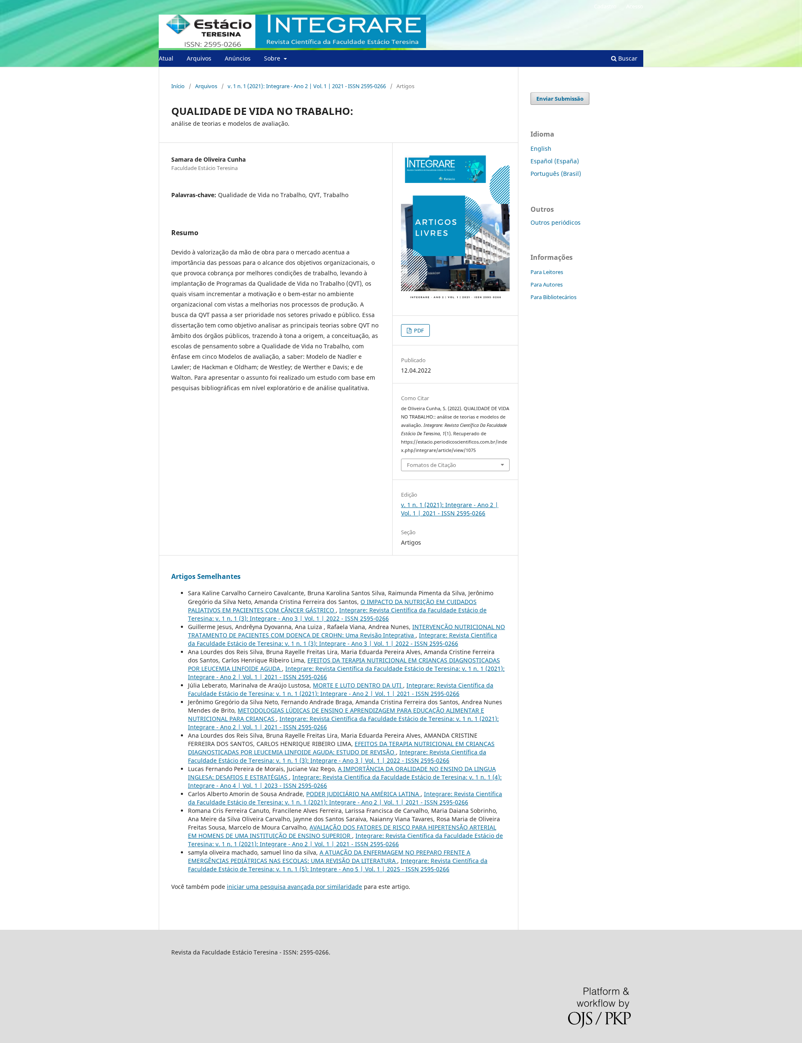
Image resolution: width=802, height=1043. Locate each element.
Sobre (273, 58)
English (540, 148)
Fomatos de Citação (431, 465)
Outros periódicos (555, 222)
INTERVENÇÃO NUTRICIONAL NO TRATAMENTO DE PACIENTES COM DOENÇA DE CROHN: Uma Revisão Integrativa (346, 631)
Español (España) (554, 161)
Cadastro (605, 6)
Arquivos (199, 58)
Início (178, 86)
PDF (418, 330)
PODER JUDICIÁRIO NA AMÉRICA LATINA (363, 794)
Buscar (627, 58)
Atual (166, 58)
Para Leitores (546, 272)
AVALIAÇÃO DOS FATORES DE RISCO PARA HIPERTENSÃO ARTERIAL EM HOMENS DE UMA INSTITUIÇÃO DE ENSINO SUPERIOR (342, 831)
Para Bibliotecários (553, 297)
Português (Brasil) (555, 174)
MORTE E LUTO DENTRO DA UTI (358, 685)
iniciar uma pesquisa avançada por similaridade (294, 887)
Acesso (634, 6)
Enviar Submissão (560, 98)
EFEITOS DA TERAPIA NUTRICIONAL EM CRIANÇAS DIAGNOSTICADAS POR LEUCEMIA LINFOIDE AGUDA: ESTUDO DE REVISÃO (341, 748)
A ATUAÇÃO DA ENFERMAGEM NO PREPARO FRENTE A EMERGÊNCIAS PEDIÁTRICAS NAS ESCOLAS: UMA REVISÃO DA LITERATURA (329, 856)
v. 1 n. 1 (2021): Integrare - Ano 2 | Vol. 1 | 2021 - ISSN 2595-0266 (307, 86)
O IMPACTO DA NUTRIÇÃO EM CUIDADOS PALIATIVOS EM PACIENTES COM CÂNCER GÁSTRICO (332, 606)
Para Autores (546, 284)
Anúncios (238, 58)
